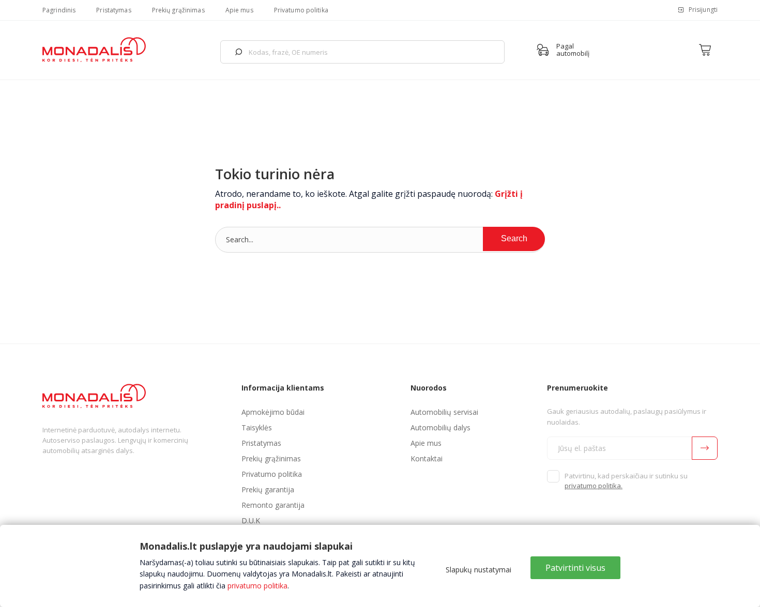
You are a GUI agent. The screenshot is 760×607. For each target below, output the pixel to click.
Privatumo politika (301, 10)
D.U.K (250, 520)
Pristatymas (113, 10)
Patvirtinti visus (575, 567)
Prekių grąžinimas (178, 10)
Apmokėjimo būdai (273, 412)
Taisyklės (256, 427)
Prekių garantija (267, 489)
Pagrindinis (58, 10)
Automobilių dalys (440, 427)
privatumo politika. (593, 485)
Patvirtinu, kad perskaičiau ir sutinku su (626, 481)
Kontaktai (427, 458)
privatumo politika (257, 585)
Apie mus (239, 10)
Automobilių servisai (444, 412)
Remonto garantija (273, 505)
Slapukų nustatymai (478, 569)
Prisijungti (703, 9)
